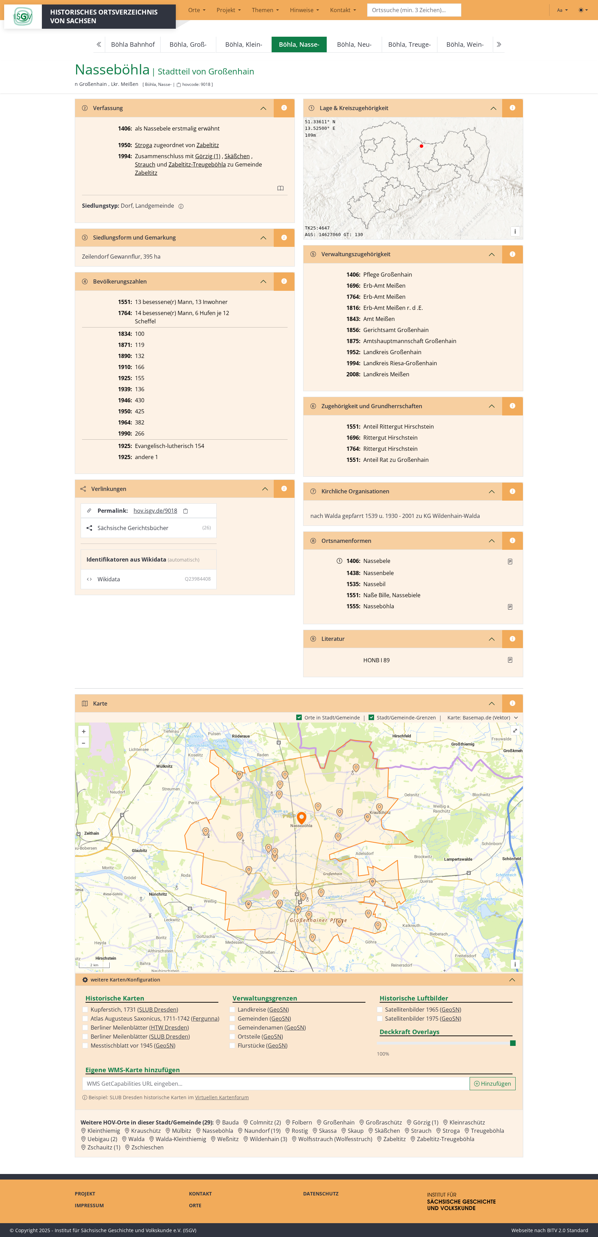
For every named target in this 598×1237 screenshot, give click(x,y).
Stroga (143, 145)
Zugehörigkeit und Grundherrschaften (371, 406)
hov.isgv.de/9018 (155, 510)
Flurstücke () (263, 1045)
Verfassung (108, 108)
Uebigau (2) (102, 1139)
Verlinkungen (108, 489)
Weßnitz (228, 1139)
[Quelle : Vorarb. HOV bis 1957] (510, 606)
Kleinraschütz (467, 1122)
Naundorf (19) (262, 1131)
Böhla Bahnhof (133, 44)
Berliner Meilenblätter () (140, 1027)
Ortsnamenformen (346, 541)
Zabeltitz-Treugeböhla (197, 164)
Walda (136, 1139)
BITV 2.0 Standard (567, 1230)
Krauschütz (146, 1131)
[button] (510, 561)
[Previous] (99, 45)
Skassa (328, 1131)
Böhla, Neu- (354, 44)
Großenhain (231, 71)
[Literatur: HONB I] (510, 659)
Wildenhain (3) (268, 1139)
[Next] (499, 45)
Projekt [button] (227, 10)
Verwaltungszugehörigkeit (355, 254)
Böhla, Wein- (465, 44)
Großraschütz (384, 1122)
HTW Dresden (169, 1027)
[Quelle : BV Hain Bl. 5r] (510, 561)
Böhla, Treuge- (409, 44)
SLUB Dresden (157, 1009)
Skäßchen (237, 156)
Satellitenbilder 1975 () (423, 1018)
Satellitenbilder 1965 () (423, 1009)
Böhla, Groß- (188, 44)
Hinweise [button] (302, 10)
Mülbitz (181, 1131)
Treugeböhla (487, 1131)
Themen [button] (263, 10)
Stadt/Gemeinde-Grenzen (406, 717)
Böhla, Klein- (243, 44)
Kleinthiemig (104, 1131)
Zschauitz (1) (104, 1147)
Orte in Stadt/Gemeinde (332, 717)
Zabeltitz (208, 145)
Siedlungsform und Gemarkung (134, 237)
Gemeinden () (264, 1018)
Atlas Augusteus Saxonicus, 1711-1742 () (155, 1018)
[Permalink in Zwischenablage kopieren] (185, 511)
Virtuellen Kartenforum (222, 1097)
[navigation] (299, 45)
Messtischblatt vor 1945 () (133, 1045)
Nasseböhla (217, 1131)
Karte (100, 703)
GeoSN (165, 1045)
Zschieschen (148, 1147)
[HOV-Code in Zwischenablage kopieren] (178, 85)
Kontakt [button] (341, 10)
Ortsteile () (260, 1036)
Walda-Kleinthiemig (181, 1139)
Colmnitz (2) (265, 1122)
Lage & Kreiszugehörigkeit (354, 108)
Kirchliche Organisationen (355, 491)
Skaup (356, 1131)
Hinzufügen (495, 1083)
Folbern (302, 1122)
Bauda (230, 1122)
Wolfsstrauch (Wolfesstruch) (335, 1139)
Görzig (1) (207, 156)
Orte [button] (194, 10)
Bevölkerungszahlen (120, 281)
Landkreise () (263, 1009)
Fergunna (205, 1018)
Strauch (145, 164)
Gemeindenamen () (272, 1027)
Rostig (300, 1131)
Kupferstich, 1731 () (134, 1009)
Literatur (333, 639)
